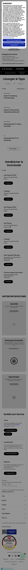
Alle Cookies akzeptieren (14, 40)
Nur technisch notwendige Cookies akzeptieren (14, 44)
